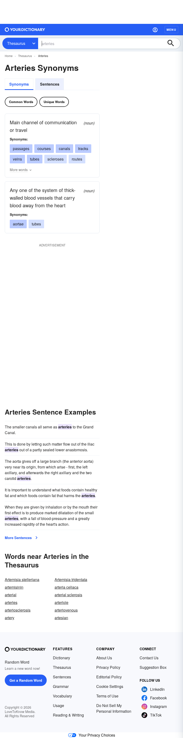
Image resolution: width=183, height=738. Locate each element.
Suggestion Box (153, 667)
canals (64, 148)
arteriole (61, 602)
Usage (58, 705)
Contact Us (149, 657)
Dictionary (61, 657)
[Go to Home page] (25, 29)
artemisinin (14, 587)
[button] (155, 30)
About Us (104, 657)
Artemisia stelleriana (22, 579)
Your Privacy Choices (97, 735)
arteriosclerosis (17, 610)
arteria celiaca (66, 587)
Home (9, 56)
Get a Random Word (26, 680)
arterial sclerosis (68, 595)
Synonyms (19, 84)
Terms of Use (107, 696)
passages (21, 148)
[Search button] (173, 43)
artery (9, 617)
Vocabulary (62, 696)
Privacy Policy (108, 667)
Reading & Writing (68, 715)
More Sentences (18, 537)
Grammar (61, 686)
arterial (10, 595)
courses (44, 148)
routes (77, 159)
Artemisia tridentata (71, 579)
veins (17, 159)
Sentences (49, 84)
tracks (83, 148)
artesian (61, 617)
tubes (34, 159)
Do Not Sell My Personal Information (113, 708)
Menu (171, 29)
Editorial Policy (109, 677)
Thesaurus (16, 43)
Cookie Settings (109, 686)
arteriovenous (66, 610)
